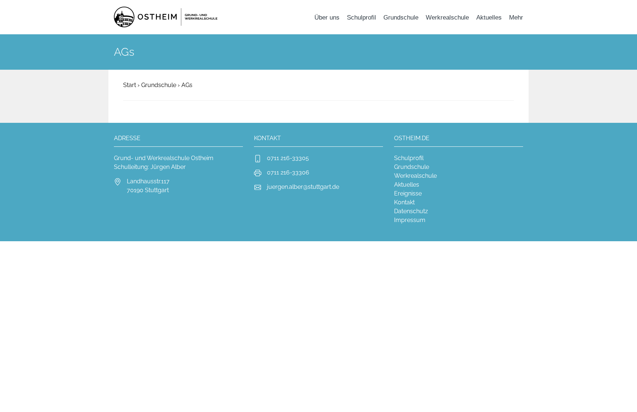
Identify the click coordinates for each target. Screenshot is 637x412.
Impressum (409, 220)
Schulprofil (361, 17)
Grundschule (400, 17)
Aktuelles (489, 17)
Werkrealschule (447, 17)
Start (129, 85)
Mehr (516, 17)
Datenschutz (411, 211)
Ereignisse (408, 193)
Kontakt (404, 202)
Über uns (327, 17)
